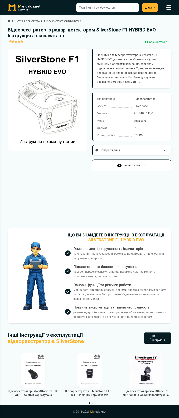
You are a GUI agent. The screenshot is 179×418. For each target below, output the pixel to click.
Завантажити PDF (134, 165)
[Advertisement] (47, 199)
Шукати (150, 7)
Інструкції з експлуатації (28, 21)
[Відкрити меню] (168, 7)
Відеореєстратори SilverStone (63, 21)
